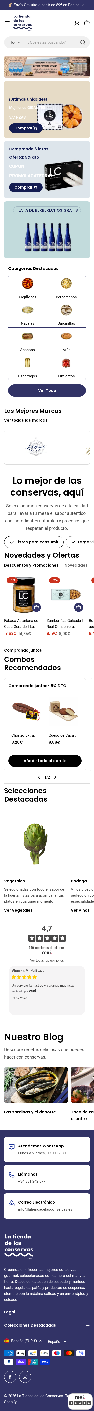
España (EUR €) (24, 1341)
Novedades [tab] (76, 565)
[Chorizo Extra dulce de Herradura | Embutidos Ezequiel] (26, 711)
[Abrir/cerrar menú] (7, 23)
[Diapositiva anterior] (39, 777)
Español (54, 1341)
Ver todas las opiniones (47, 960)
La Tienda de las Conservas (40, 1396)
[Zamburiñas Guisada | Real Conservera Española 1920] (66, 595)
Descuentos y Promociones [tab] (31, 565)
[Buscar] (83, 42)
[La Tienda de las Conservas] (47, 67)
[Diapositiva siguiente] (55, 777)
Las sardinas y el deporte (30, 1112)
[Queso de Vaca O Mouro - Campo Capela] (64, 711)
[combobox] (47, 42)
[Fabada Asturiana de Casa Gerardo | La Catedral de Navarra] (24, 595)
